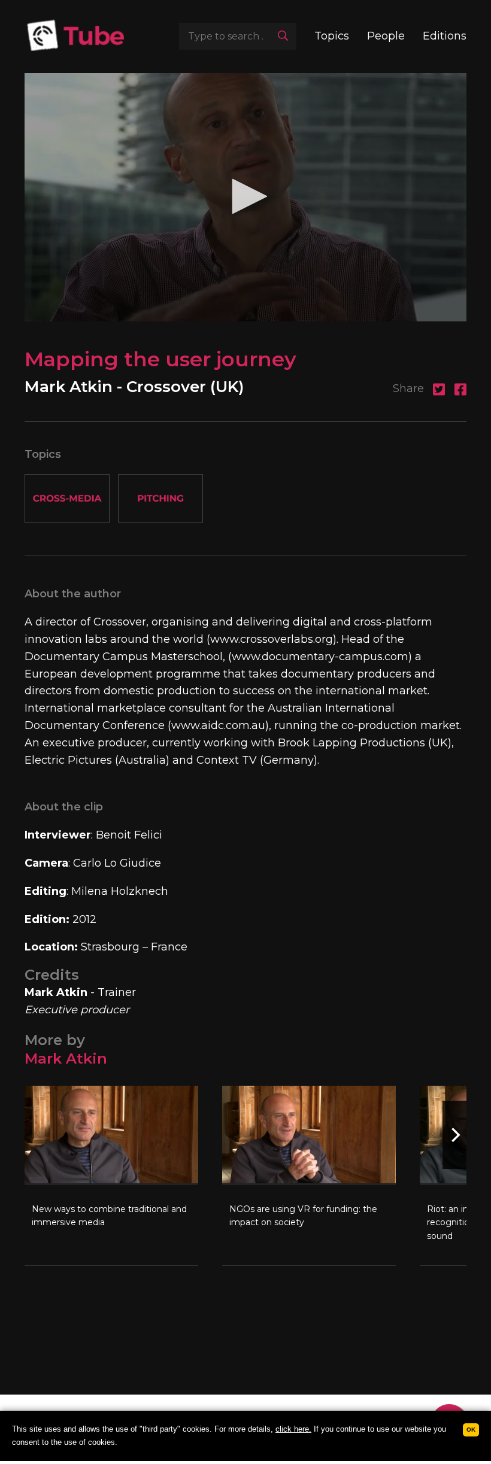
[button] (245, 196)
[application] (245, 197)
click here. (293, 1428)
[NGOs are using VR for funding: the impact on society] (309, 1175)
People (386, 35)
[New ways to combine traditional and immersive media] (111, 1175)
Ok (470, 1429)
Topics (331, 35)
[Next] (454, 1135)
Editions (444, 35)
